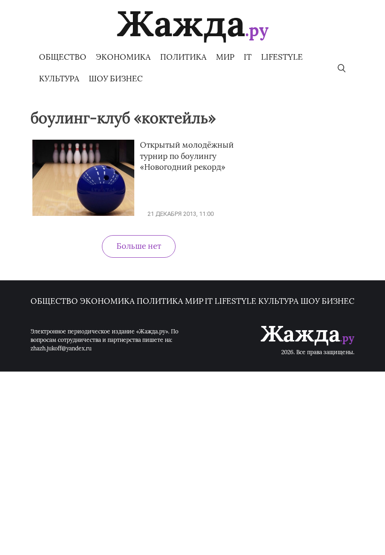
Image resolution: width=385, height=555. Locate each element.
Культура (59, 78)
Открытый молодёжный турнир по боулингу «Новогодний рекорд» (187, 156)
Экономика (123, 57)
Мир (225, 57)
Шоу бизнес (116, 78)
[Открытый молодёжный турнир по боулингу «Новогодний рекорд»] (83, 214)
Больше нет (138, 246)
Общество (62, 57)
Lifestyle (282, 57)
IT (248, 57)
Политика (183, 57)
